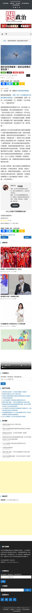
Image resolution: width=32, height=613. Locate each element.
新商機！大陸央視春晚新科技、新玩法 (11, 269)
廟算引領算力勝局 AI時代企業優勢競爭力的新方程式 (16, 402)
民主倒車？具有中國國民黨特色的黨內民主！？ (5, 237)
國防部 (10, 235)
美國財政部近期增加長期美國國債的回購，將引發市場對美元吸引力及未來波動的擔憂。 (16, 438)
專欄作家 (12, 3)
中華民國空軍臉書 (23, 91)
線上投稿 (18, 3)
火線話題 (15, 72)
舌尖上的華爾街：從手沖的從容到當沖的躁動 (13, 416)
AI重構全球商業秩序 (7, 398)
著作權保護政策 (25, 3)
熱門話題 (21, 72)
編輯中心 (14, 326)
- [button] (7, 77)
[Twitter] (10, 83)
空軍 (14, 235)
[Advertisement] (16, 477)
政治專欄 (9, 72)
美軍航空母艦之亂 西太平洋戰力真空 (11, 394)
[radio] (2, 220)
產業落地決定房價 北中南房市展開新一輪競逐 (14, 392)
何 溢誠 (15, 75)
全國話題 (3, 72)
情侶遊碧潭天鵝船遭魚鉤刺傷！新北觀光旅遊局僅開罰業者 (28, 237)
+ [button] (10, 77)
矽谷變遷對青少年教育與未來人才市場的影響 (13, 324)
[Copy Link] (22, 83)
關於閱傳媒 (5, 3)
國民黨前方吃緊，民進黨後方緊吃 (10, 296)
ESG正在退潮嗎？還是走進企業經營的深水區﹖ (14, 400)
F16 (7, 235)
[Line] (16, 83)
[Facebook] (4, 83)
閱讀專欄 (15, 205)
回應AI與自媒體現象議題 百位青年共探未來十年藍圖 (16, 456)
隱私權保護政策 (16, 5)
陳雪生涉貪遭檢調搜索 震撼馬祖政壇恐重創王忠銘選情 (16, 396)
